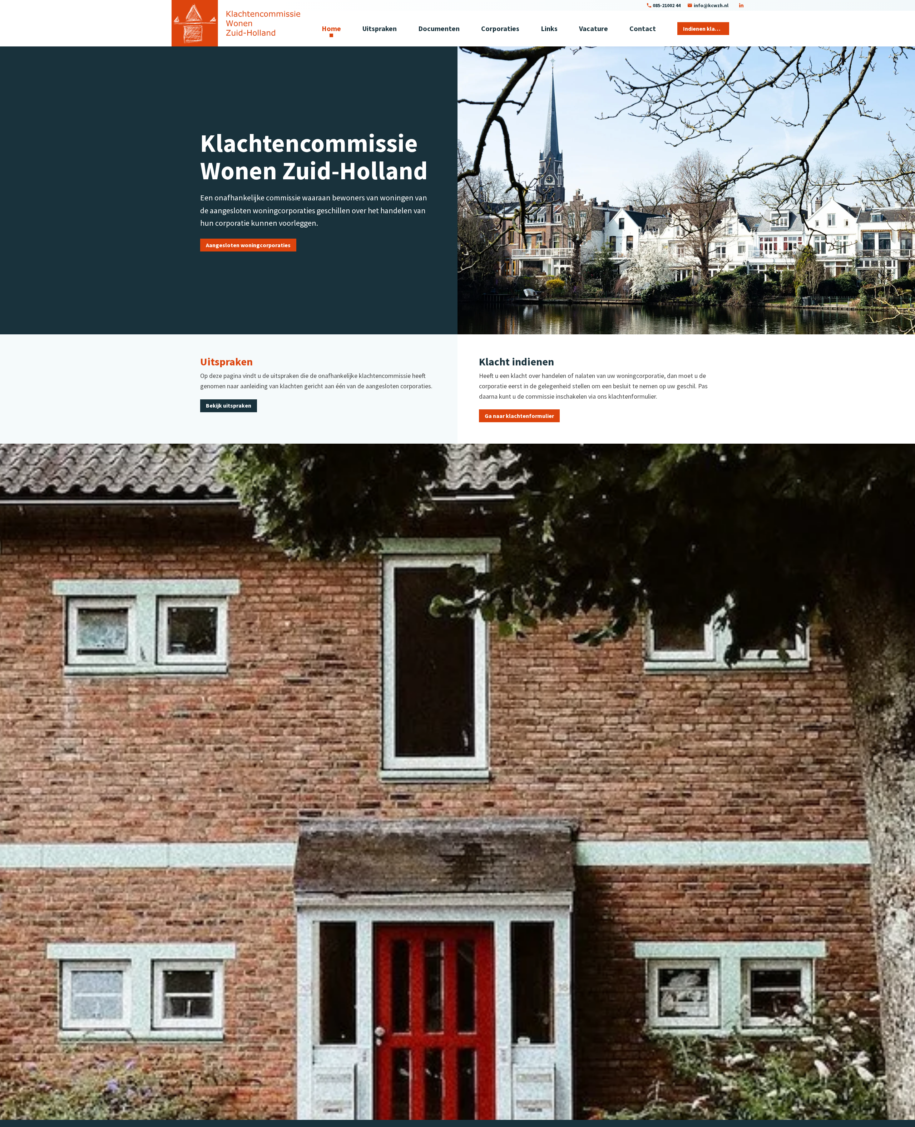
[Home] (236, 23)
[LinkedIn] (741, 5)
